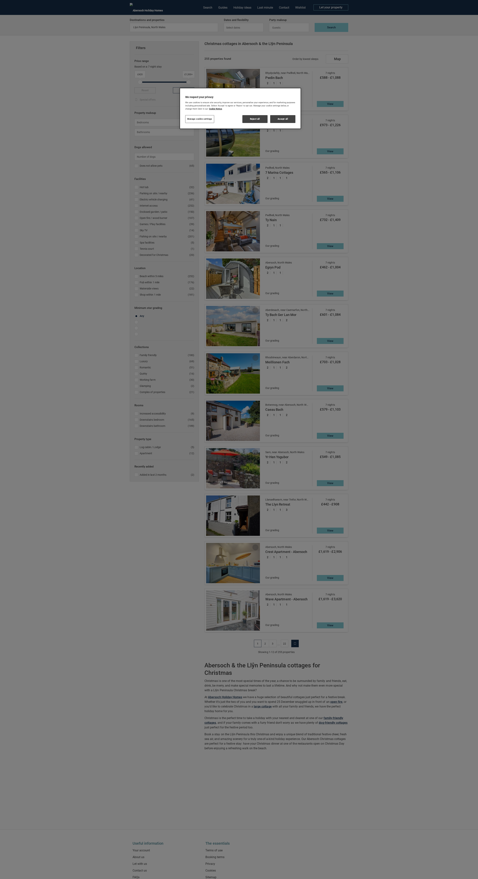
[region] (240, 108)
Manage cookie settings (199, 119)
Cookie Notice (215, 108)
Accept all (283, 119)
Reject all (255, 119)
